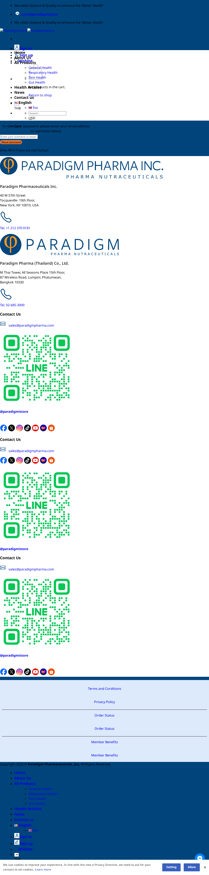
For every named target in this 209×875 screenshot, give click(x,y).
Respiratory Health (43, 793)
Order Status (104, 715)
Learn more (43, 869)
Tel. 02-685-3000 (12, 305)
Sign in (25, 48)
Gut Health (37, 82)
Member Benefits (104, 742)
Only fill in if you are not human (24, 150)
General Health (40, 789)
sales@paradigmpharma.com (31, 325)
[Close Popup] (205, 867)
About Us (22, 58)
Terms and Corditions (104, 688)
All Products (25, 63)
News (19, 92)
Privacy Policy (104, 702)
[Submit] (30, 119)
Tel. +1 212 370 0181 (15, 228)
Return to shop (40, 95)
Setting (171, 867)
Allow (192, 867)
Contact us (24, 97)
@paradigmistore (14, 411)
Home (19, 52)
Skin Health (37, 798)
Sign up (26, 843)
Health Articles (27, 87)
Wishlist (25, 849)
